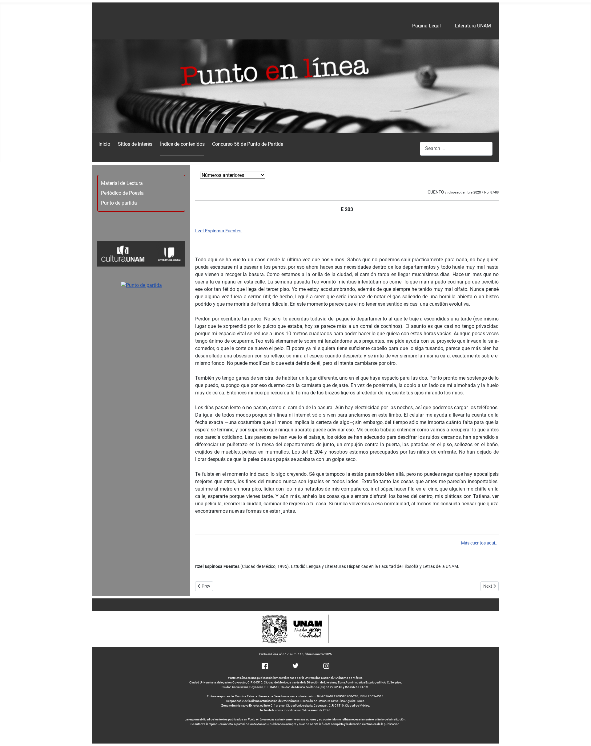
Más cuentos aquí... (480, 543)
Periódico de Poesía (122, 193)
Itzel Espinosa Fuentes (218, 231)
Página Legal (426, 26)
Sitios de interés (135, 144)
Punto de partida (119, 203)
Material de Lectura (122, 183)
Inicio (104, 144)
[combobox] (456, 149)
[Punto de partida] (141, 285)
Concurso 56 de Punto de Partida (247, 144)
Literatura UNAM (473, 26)
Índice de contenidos (182, 144)
